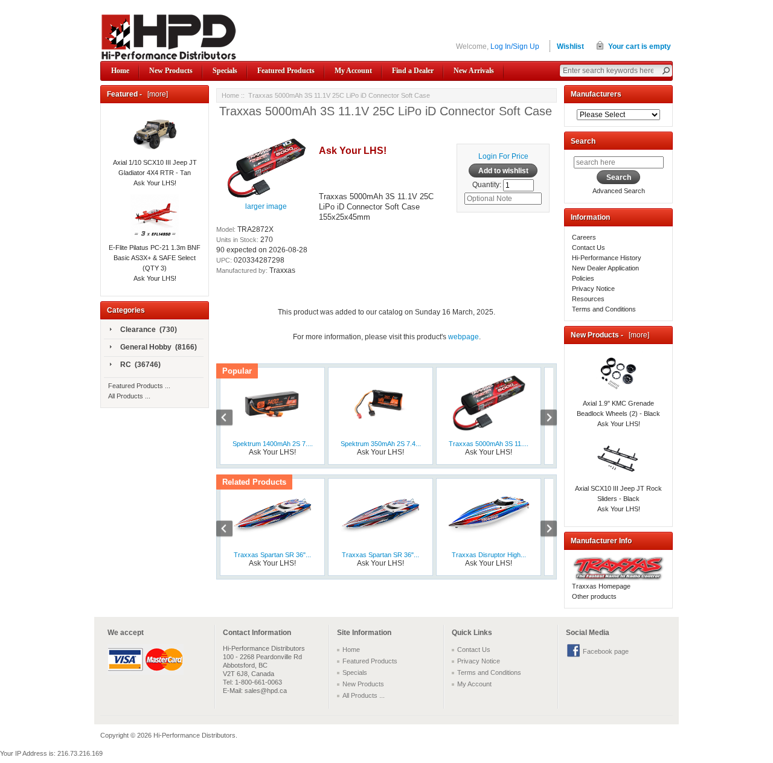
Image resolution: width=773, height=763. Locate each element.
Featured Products (286, 70)
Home (120, 70)
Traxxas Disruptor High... (489, 554)
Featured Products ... (139, 385)
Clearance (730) (148, 329)
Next (542, 419)
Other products (594, 596)
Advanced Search (618, 190)
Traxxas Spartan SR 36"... (272, 554)
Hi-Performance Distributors (194, 735)
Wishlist (570, 46)
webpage (463, 337)
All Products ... (129, 396)
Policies (583, 278)
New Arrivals (474, 70)
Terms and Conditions (604, 309)
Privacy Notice (593, 288)
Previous (231, 419)
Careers (584, 237)
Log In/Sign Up (514, 46)
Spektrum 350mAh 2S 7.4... (381, 443)
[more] (156, 94)
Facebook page (606, 651)
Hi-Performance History (606, 257)
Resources (588, 298)
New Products (171, 70)
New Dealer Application (605, 268)
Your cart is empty (639, 46)
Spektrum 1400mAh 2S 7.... (273, 443)
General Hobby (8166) (158, 347)
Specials (225, 70)
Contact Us (588, 247)
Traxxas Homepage (601, 586)
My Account (353, 70)
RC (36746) (140, 364)
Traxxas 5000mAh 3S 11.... (488, 443)
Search (583, 141)
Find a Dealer (413, 70)
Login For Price (503, 156)
